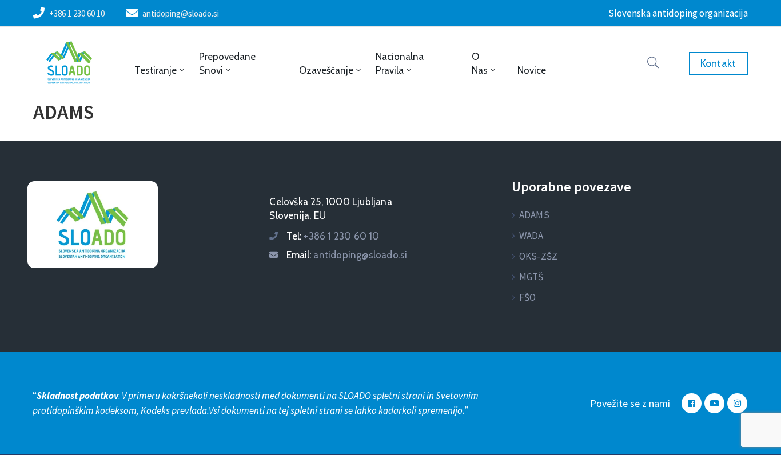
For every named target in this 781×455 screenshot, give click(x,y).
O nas (480, 63)
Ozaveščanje (326, 70)
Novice (531, 70)
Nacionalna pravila (400, 63)
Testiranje (155, 70)
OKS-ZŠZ (538, 256)
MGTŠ (531, 276)
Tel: (332, 236)
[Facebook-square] (692, 403)
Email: (346, 255)
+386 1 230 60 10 (77, 13)
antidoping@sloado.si (180, 13)
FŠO (527, 297)
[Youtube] (714, 403)
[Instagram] (737, 403)
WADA (531, 235)
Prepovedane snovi (227, 63)
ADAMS (534, 215)
